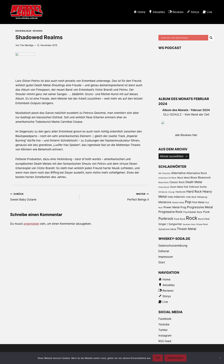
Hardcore (181, 191)
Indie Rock (191, 197)
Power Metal (171, 207)
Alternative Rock (196, 173)
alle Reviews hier (186, 135)
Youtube (163, 324)
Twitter (163, 330)
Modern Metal (178, 202)
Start (161, 262)
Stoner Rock (202, 224)
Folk (186, 186)
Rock (191, 218)
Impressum (165, 256)
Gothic (203, 186)
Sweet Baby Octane (23, 197)
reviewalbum (23, 31)
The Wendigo (27, 45)
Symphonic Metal (167, 229)
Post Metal (198, 202)
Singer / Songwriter (170, 224)
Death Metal (193, 182)
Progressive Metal (200, 207)
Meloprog (202, 197)
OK (158, 358)
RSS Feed (164, 341)
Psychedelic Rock (192, 212)
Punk (206, 211)
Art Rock (172, 177)
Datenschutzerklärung (172, 245)
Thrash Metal (186, 229)
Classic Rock (177, 182)
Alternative (178, 173)
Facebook (164, 318)
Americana (163, 178)
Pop (188, 202)
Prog (183, 207)
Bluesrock (204, 177)
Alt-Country (164, 173)
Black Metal (183, 177)
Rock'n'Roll (203, 219)
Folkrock (194, 186)
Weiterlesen (175, 358)
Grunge (171, 192)
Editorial (163, 251)
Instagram (165, 335)
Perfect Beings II (138, 197)
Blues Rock (163, 182)
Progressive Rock (170, 211)
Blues (194, 177)
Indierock (179, 196)
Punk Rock (179, 219)
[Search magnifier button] (211, 37)
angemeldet (31, 223)
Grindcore (162, 192)
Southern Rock (189, 224)
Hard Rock (194, 191)
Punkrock (165, 218)
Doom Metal (176, 186)
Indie (170, 196)
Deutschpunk (163, 187)
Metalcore (164, 202)
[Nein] (220, 358)
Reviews (37, 31)
